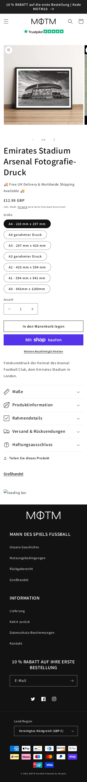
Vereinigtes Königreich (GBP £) (41, 731)
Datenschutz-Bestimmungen (32, 632)
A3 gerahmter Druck (25, 256)
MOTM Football (36, 773)
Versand (22, 206)
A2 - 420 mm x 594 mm (27, 267)
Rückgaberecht (21, 569)
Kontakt (16, 643)
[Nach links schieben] (33, 139)
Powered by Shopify (55, 773)
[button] (6, 21)
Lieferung (17, 611)
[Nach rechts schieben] (54, 139)
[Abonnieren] (71, 680)
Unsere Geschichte (24, 547)
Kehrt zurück (20, 622)
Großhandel (13, 473)
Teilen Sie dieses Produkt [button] (29, 458)
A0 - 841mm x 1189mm (27, 289)
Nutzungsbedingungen (27, 558)
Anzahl (8, 299)
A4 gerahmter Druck (25, 235)
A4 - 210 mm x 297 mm (27, 224)
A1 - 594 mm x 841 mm (27, 278)
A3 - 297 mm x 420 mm (27, 245)
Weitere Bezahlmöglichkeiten (43, 351)
